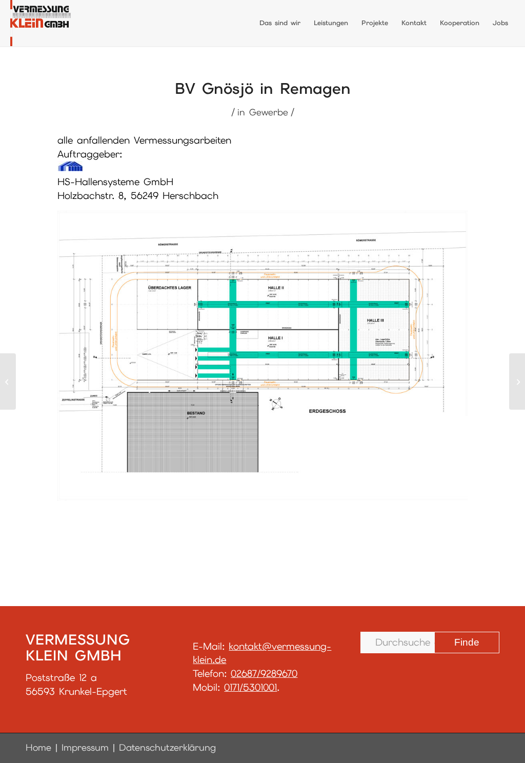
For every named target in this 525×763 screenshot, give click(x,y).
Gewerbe (268, 112)
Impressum (85, 747)
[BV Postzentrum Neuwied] (8, 381)
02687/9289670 (264, 673)
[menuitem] (280, 23)
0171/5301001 (250, 687)
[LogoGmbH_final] (40, 23)
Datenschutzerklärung (167, 747)
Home (38, 747)
